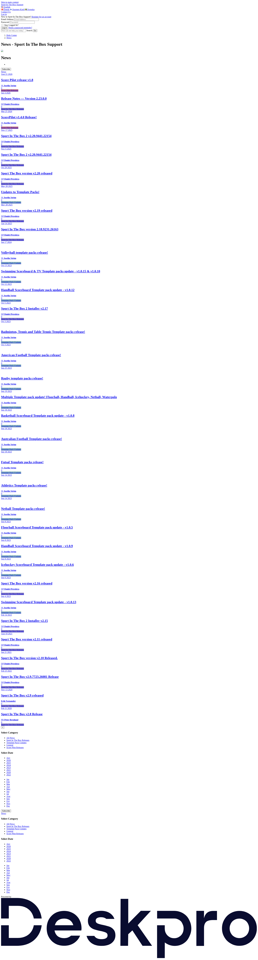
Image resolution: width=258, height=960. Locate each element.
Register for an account (41, 17)
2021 (8, 770)
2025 (8, 763)
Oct (8, 801)
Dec (8, 806)
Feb (8, 782)
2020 (8, 772)
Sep (8, 799)
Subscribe (6, 69)
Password (5, 22)
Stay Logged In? (11, 25)
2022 (8, 775)
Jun (7, 791)
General (9, 745)
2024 (8, 765)
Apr (8, 787)
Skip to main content (10, 2)
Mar (8, 784)
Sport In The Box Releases (17, 740)
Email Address (7, 19)
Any (8, 758)
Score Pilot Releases (15, 747)
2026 (8, 760)
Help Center (11, 35)
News (8, 38)
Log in (4, 14)
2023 (8, 767)
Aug (8, 796)
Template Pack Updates (16, 743)
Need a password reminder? (20, 28)
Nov (8, 803)
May (8, 789)
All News (10, 738)
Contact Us (6, 12)
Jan (7, 779)
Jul (7, 794)
